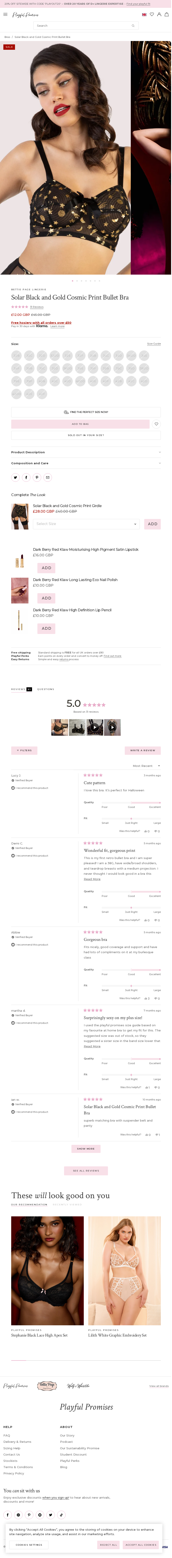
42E (29, 394)
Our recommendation (29, 1204)
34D (119, 355)
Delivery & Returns (17, 1441)
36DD (67, 368)
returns (64, 659)
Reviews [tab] (21, 690)
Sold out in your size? (86, 435)
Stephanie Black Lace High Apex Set (39, 1335)
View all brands (159, 1386)
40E (93, 381)
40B (42, 381)
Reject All (108, 1544)
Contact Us (11, 1454)
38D (131, 368)
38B (106, 368)
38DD (144, 368)
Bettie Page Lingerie (29, 289)
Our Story (67, 1435)
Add (153, 524)
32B (16, 355)
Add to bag (80, 424)
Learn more (57, 326)
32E (68, 355)
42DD (16, 394)
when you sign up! (55, 1497)
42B (118, 381)
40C (55, 381)
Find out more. (113, 655)
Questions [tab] (45, 690)
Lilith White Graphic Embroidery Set (117, 1335)
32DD (54, 355)
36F (93, 368)
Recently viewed (67, 1204)
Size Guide (154, 343)
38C (119, 368)
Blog (63, 1467)
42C (131, 381)
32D (42, 355)
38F (29, 381)
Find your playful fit (138, 3)
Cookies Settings (29, 1544)
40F (106, 381)
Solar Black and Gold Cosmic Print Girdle (67, 506)
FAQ (6, 1435)
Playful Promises (26, 1330)
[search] (86, 26)
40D (67, 381)
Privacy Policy (13, 1473)
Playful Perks (70, 1461)
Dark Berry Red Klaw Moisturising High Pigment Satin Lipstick (86, 549)
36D (55, 368)
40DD (80, 381)
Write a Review (145, 752)
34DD (131, 355)
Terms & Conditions (18, 1467)
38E (16, 381)
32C (29, 355)
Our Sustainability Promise (79, 1448)
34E (144, 355)
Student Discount (73, 1454)
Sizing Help (11, 1448)
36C (42, 368)
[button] (72, 281)
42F (42, 394)
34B (93, 355)
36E (80, 368)
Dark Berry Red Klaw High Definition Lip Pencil (72, 610)
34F (16, 368)
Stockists (10, 1461)
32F (80, 355)
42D (144, 381)
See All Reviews (86, 1170)
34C (106, 355)
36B (29, 368)
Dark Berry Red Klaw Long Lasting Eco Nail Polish (75, 580)
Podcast (66, 1441)
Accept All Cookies (141, 1544)
